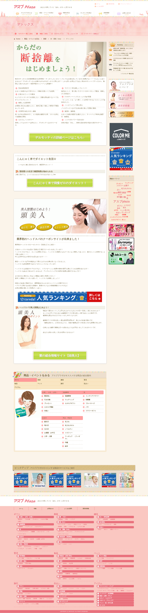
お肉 (59, 563)
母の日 (46, 425)
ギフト (16, 380)
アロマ (71, 593)
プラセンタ (72, 526)
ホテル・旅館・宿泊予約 (24, 598)
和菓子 (60, 568)
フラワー (119, 186)
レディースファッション (117, 588)
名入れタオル (69, 425)
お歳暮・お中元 (49, 433)
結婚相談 (112, 519)
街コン (124, 219)
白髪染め (60, 519)
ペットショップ (102, 563)
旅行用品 (20, 593)
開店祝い (47, 396)
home (18, 39)
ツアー (27, 603)
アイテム (17, 387)
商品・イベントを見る (31, 39)
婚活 (62, 380)
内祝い (46, 411)
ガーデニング (61, 603)
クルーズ (20, 603)
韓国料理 (72, 558)
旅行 (62, 383)
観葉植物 (65, 598)
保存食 (65, 563)
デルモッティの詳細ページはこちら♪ (60, 137)
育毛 (66, 519)
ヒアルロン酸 (81, 526)
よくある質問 (100, 6)
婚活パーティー (114, 529)
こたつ (83, 588)
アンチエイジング (79, 531)
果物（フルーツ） (69, 568)
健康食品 (75, 573)
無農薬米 (60, 573)
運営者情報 (111, 4)
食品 (15, 383)
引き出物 (47, 399)
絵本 (66, 446)
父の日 (46, 429)
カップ (65, 593)
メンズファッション (103, 588)
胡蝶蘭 (88, 399)
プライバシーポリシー (126, 4)
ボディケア (61, 531)
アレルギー (31, 568)
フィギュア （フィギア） (72, 437)
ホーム (98, 4)
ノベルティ (68, 429)
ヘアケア (72, 519)
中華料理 (60, 558)
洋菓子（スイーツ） (81, 568)
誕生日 (46, 421)
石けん (83, 539)
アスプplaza (121, 201)
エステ (120, 195)
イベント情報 (35, 603)
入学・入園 (48, 436)
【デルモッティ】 (59, 33)
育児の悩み (28, 563)
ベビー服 (37, 558)
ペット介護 (119, 568)
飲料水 (65, 578)
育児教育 (20, 563)
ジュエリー (130, 590)
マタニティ (29, 558)
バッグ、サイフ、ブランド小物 (106, 590)
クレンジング (61, 524)
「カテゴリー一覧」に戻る (25, 33)
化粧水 (85, 524)
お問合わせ (50, 508)
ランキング (126, 212)
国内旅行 (20, 588)
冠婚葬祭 (68, 396)
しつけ (110, 563)
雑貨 (59, 593)
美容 (44, 39)
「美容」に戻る (43, 33)
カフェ (79, 578)
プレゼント (48, 403)
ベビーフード (21, 568)
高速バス (42, 598)
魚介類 (71, 563)
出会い (100, 529)
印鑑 (66, 442)
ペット (40, 383)
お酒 (59, 578)
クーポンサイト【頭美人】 (91, 33)
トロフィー (68, 433)
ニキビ (65, 544)
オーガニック (68, 539)
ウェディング (69, 399)
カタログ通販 (48, 407)
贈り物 (123, 197)
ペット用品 (101, 558)
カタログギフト (70, 403)
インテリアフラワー (92, 396)
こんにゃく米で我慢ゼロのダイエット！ (60, 183)
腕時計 (122, 590)
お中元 (116, 210)
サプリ (77, 539)
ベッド (65, 588)
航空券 (35, 598)
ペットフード (110, 558)
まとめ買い (72, 578)
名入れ (67, 421)
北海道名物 (88, 558)
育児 (85, 380)
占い (118, 190)
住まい (86, 383)
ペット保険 (111, 568)
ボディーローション (63, 534)
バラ (87, 407)
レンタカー (28, 593)
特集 (35, 508)
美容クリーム (77, 524)
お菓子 (126, 185)
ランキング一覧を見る (128, 73)
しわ (59, 544)
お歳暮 (129, 191)
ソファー (71, 588)
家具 (59, 588)
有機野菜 (67, 573)
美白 (65, 526)
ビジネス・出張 (45, 588)
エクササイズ (107, 524)
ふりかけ (127, 205)
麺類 (66, 558)
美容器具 (60, 539)
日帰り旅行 (36, 588)
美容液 (60, 526)
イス (78, 588)
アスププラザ (24, 6)
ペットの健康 (101, 568)
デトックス (69, 531)
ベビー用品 (21, 558)
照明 (59, 598)
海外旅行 (27, 588)
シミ (70, 544)
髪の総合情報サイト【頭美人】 (59, 355)
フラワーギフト (91, 411)
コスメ (69, 524)
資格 (115, 524)
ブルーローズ (90, 403)
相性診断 (105, 519)
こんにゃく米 (74, 33)
